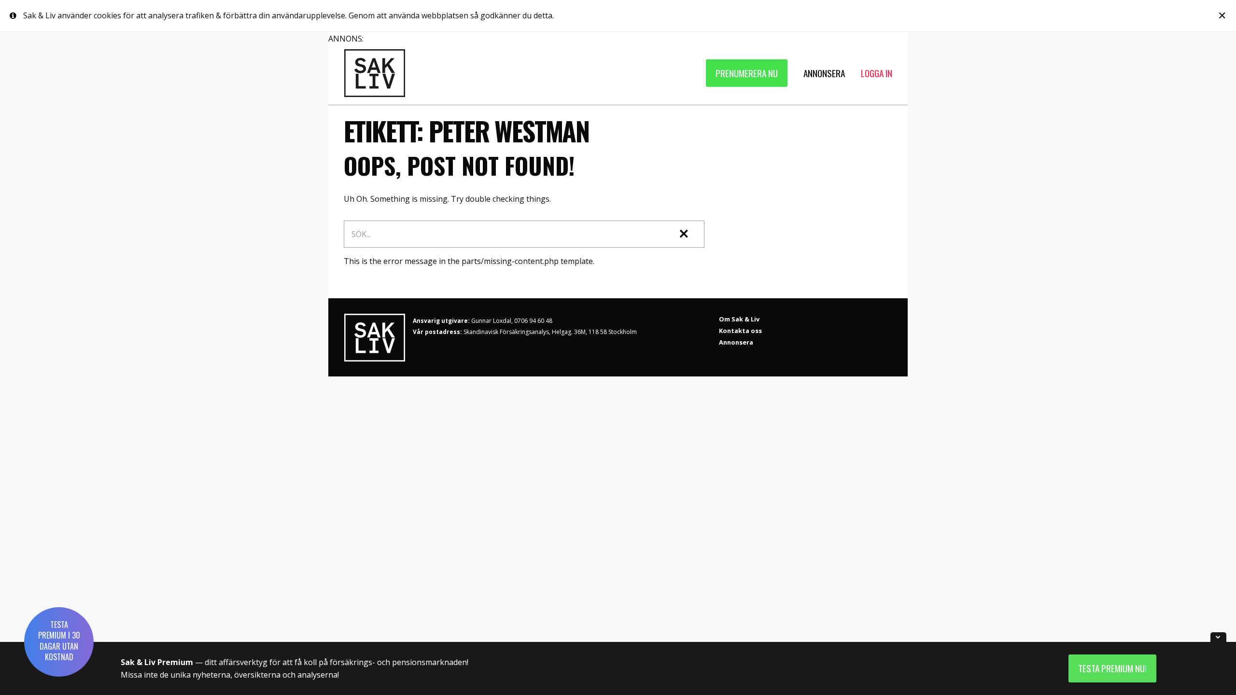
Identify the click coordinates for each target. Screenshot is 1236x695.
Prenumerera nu (747, 73)
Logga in (876, 73)
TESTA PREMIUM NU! (1112, 668)
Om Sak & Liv (739, 319)
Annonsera (736, 342)
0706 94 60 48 (533, 321)
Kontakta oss (740, 330)
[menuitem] (746, 73)
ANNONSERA (824, 73)
